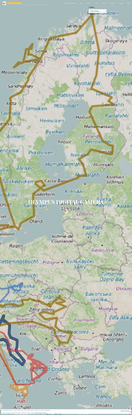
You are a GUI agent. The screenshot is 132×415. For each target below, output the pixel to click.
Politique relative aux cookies (41, 412)
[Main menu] (128, 3)
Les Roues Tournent (14, 3)
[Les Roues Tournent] (4, 3)
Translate (100, 14)
